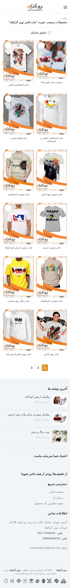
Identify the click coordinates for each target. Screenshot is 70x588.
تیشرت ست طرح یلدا (51, 82)
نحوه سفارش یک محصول (48, 503)
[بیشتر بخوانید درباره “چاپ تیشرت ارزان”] (41, 208)
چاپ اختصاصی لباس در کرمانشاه (51, 139)
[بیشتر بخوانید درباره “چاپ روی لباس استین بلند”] (8, 314)
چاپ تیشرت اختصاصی (18, 194)
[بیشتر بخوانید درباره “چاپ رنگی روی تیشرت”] (8, 261)
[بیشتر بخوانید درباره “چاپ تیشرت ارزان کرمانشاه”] (8, 208)
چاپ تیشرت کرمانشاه (51, 301)
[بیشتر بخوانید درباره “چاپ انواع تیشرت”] (8, 98)
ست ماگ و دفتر (40, 432)
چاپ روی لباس (51, 354)
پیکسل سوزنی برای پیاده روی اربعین (29, 414)
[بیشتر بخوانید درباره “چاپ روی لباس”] (41, 314)
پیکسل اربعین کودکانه (37, 396)
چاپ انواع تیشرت (18, 138)
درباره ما (58, 497)
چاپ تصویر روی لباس (51, 194)
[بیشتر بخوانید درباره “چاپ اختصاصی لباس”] (8, 45)
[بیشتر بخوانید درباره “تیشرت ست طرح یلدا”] (41, 45)
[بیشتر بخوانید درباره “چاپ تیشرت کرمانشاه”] (41, 261)
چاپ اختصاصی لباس (19, 84)
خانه (64, 18)
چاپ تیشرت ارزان (51, 247)
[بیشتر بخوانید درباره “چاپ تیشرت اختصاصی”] (8, 154)
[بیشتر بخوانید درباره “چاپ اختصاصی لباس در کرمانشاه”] (41, 98)
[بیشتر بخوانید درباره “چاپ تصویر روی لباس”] (41, 154)
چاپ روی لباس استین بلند (18, 354)
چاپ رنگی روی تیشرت (18, 301)
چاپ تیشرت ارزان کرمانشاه (18, 247)
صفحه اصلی (56, 491)
